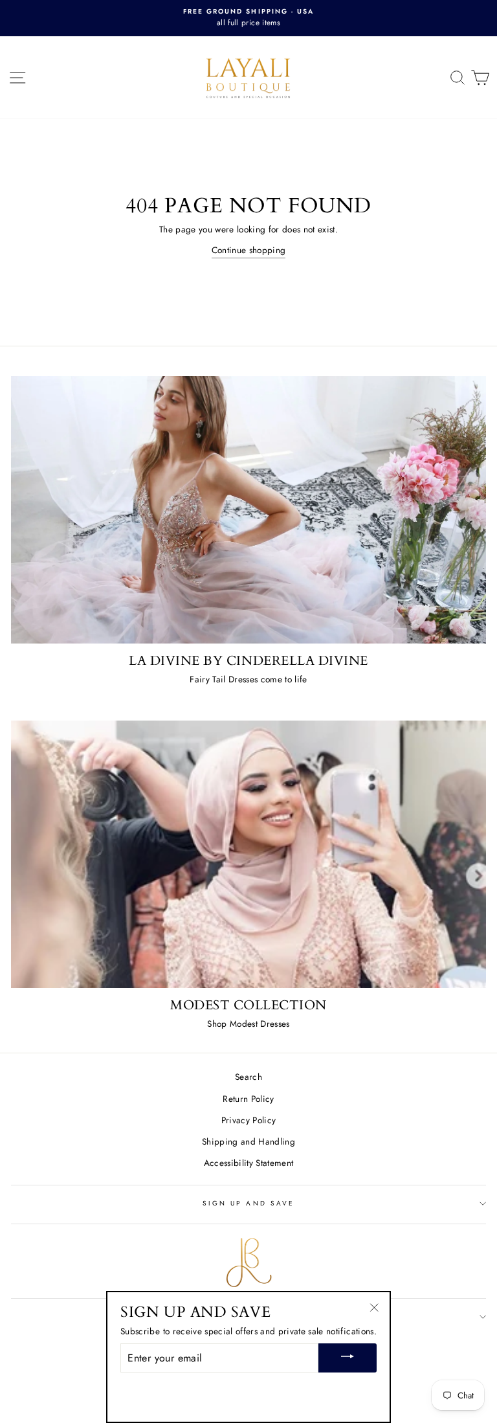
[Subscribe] (347, 1358)
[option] (248, 18)
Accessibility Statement (249, 1162)
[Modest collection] (248, 854)
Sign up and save (248, 1203)
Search (248, 1076)
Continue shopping (249, 249)
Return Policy (248, 1098)
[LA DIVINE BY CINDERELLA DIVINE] (248, 510)
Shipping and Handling (248, 1141)
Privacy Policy (248, 1120)
